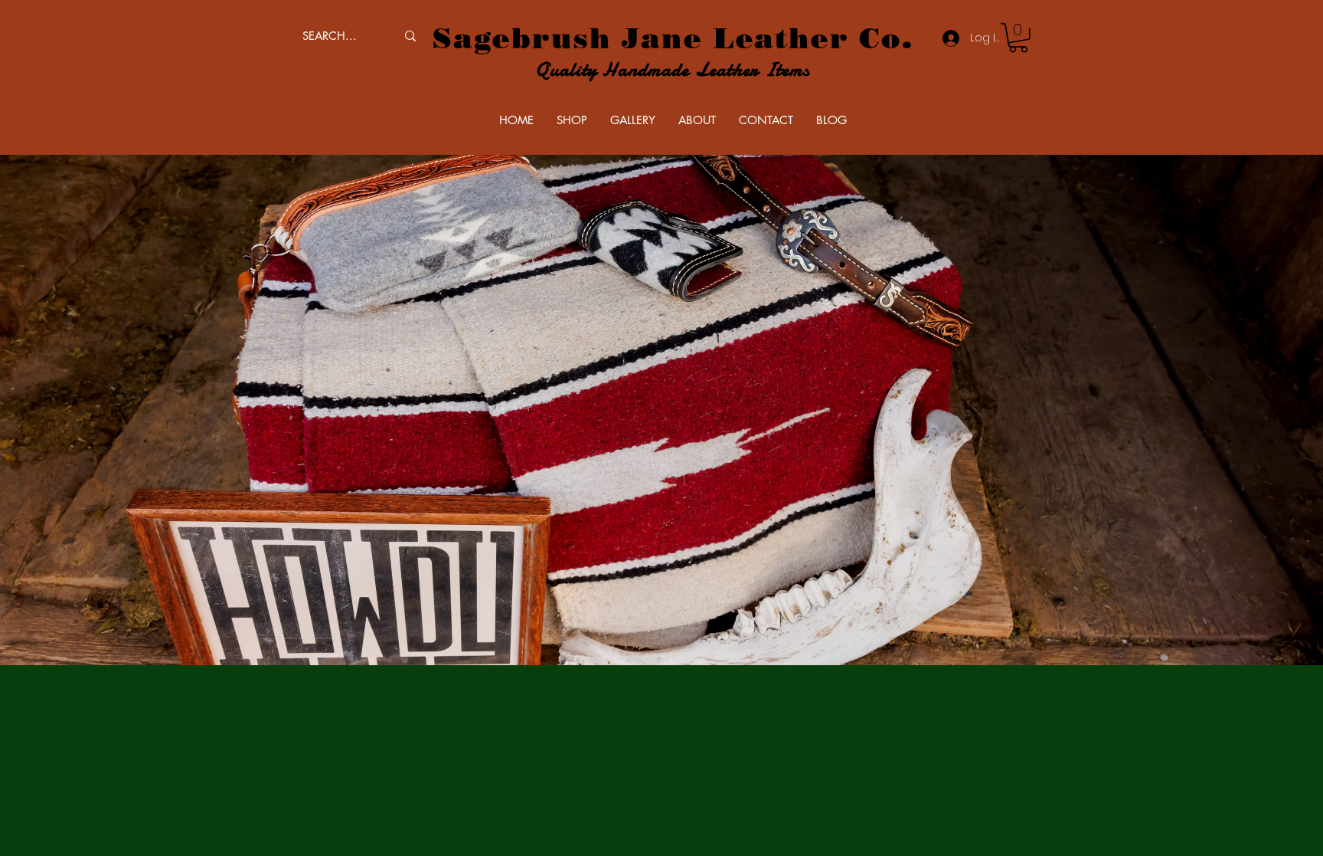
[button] (1018, 38)
